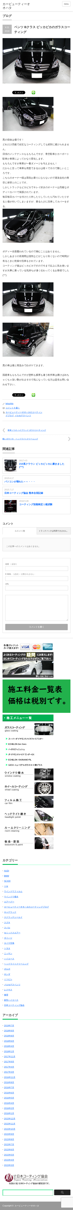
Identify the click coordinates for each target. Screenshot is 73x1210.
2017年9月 (9, 1061)
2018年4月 (9, 1046)
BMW (6, 876)
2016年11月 (9, 1077)
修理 (6, 995)
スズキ (7, 922)
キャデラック (10, 912)
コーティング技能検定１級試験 (35, 504)
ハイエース (9, 959)
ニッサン (8, 953)
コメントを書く (13, 408)
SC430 (7, 881)
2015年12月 (9, 1118)
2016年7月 (9, 1087)
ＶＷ (6, 886)
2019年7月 (9, 1025)
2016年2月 (9, 1108)
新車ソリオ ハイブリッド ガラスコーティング (27, 430)
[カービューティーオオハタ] (17, 6)
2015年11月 (9, 1124)
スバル (7, 927)
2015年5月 (9, 1155)
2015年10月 (9, 1129)
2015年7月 (9, 1144)
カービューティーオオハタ (27, 1206)
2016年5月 (9, 1098)
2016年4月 (9, 1103)
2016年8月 (9, 1082)
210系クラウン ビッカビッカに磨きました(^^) (41, 465)
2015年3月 (9, 1165)
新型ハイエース (11, 1000)
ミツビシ (8, 979)
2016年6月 (9, 1093)
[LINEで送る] (33, 92)
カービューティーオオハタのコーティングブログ (26, 907)
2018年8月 (9, 1036)
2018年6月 (9, 1041)
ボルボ (7, 969)
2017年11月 (9, 1056)
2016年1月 (9, 1113)
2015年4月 (9, 1160)
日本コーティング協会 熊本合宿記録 (23, 493)
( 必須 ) (11, 564)
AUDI (6, 871)
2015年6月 (9, 1149)
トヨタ (7, 948)
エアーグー (9, 902)
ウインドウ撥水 (11, 897)
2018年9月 (9, 1031)
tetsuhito (9, 403)
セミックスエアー (12, 933)
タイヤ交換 (9, 943)
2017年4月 (9, 1067)
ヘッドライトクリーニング (16, 964)
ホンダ (7, 974)
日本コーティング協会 (14, 1005)
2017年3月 (9, 1072)
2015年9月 (9, 1134)
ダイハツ (8, 938)
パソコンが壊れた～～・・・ (19, 481)
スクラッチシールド (13, 917)
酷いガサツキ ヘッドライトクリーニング (20, 439)
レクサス (8, 990)
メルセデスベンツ (23, 415)
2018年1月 (9, 1051)
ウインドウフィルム (13, 891)
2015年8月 (9, 1139)
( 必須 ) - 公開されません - (20, 574)
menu (66, 4)
